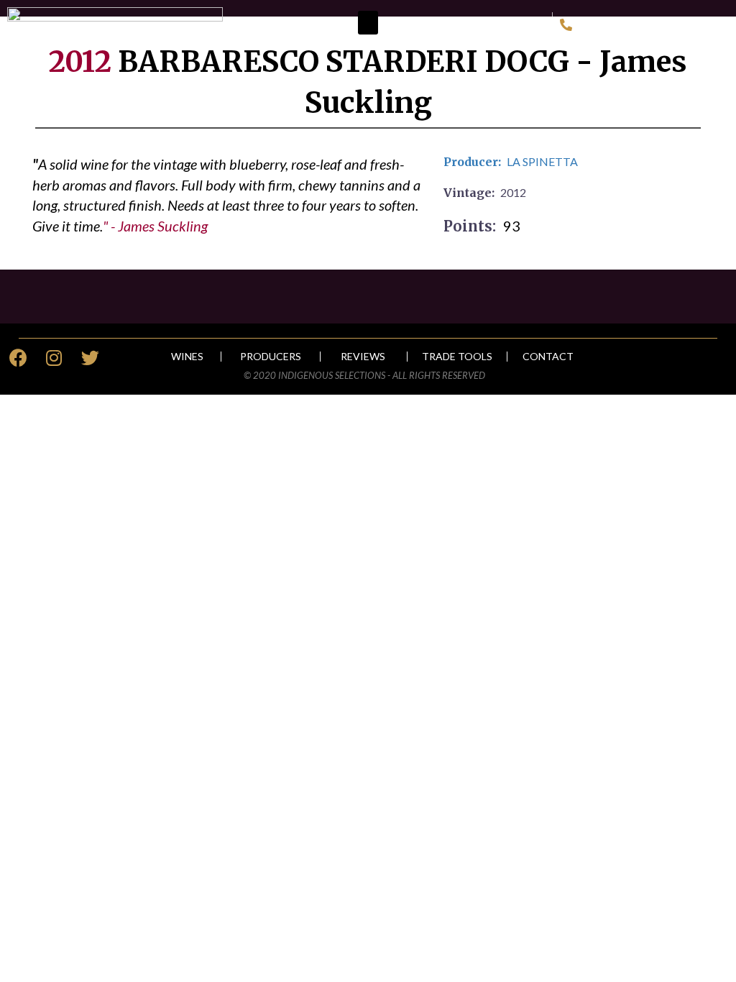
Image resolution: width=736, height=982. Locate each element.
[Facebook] (18, 358)
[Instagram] (54, 358)
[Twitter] (90, 358)
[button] (368, 23)
